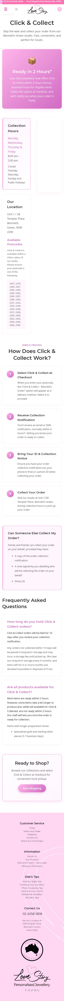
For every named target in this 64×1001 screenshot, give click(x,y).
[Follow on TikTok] (32, 990)
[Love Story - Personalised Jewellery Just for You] (37, 9)
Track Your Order (32, 831)
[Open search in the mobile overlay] (16, 9)
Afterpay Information (32, 866)
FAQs (32, 828)
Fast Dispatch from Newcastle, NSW (38, 1)
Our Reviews (32, 859)
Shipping (32, 834)
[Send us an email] (35, 990)
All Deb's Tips (32, 897)
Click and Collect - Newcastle (32, 863)
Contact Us (32, 837)
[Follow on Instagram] (29, 990)
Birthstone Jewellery (32, 894)
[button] (60, 9)
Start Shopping (32, 788)
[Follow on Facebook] (26, 990)
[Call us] (38, 990)
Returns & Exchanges (32, 841)
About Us (32, 856)
